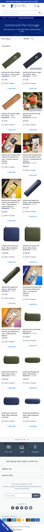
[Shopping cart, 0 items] (39, 6)
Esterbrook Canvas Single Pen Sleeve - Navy (32, 73)
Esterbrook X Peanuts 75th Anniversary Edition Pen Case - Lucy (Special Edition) (32, 290)
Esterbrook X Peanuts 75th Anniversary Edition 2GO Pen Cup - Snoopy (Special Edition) (32, 158)
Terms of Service (16, 529)
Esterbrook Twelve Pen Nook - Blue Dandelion (10, 247)
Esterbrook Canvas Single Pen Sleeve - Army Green (11, 73)
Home (4, 18)
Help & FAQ (7, 475)
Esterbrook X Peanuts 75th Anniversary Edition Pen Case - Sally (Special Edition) (11, 332)
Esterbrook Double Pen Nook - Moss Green (31, 373)
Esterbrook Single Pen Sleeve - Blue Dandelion (31, 201)
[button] (5, 76)
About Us (7, 469)
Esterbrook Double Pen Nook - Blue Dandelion (31, 414)
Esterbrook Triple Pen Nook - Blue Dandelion (10, 414)
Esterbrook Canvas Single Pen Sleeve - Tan (11, 115)
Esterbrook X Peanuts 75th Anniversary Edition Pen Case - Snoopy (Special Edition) (11, 158)
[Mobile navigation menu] (3, 6)
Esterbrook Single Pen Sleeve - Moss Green (9, 288)
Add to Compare (9, 83)
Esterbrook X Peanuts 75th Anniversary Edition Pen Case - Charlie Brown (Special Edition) (11, 203)
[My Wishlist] (35, 6)
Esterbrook (12, 18)
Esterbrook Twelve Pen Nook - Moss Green (31, 247)
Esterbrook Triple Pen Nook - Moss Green (9, 373)
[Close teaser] (13, 530)
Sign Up (36, 496)
